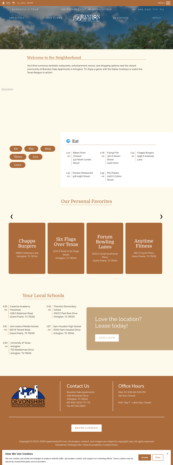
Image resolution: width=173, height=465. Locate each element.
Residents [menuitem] (121, 18)
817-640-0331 (148, 9)
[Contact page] (8, 3)
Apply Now (107, 338)
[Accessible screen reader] (3, 3)
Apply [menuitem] (157, 18)
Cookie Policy (110, 444)
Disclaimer (61, 444)
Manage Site (74, 444)
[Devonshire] (28, 396)
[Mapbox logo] (7, 89)
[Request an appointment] (13, 3)
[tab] (16, 149)
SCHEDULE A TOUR (25, 9)
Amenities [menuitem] (16, 18)
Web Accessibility (92, 444)
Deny (157, 457)
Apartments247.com (56, 441)
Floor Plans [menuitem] (52, 18)
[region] (86, 110)
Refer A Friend (86, 428)
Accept (144, 457)
